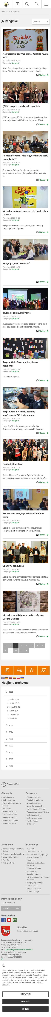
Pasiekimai (7, 808)
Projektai (6, 860)
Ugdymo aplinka (9, 800)
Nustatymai (26, 994)
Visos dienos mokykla (35, 806)
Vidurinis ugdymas (34, 803)
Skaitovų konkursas (13, 565)
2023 (11, 739)
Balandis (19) (15, 707)
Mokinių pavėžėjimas (34, 815)
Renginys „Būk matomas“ (16, 263)
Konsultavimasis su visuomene (34, 859)
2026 (11, 692)
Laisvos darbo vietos (34, 852)
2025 (11, 725)
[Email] (15, 920)
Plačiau (42, 75)
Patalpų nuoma (32, 821)
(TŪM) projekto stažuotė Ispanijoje (21, 106)
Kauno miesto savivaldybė (27, 931)
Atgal (5, 645)
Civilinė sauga (32, 886)
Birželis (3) (14, 699)
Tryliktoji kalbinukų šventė (17, 312)
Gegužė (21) (14, 703)
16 (16, 651)
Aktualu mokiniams (34, 874)
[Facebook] (3, 920)
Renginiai (15, 63)
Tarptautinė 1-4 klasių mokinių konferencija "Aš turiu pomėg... (19, 413)
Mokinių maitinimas (34, 818)
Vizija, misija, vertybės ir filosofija (12, 804)
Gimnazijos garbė (9, 823)
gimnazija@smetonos (14, 950)
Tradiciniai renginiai (10, 814)
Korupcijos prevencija (35, 883)
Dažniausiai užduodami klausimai (36, 864)
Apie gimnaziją (8, 797)
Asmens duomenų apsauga (37, 855)
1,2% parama (32, 871)
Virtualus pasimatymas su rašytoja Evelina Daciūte (25, 213)
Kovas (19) (14, 711)
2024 (11, 732)
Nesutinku (25, 1002)
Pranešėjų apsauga (34, 868)
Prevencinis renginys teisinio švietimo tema (23, 515)
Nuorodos (30, 849)
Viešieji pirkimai (8, 863)
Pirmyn (26, 650)
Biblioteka (30, 824)
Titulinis (4, 11)
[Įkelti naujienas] (17, 4)
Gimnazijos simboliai (10, 820)
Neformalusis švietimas (36, 809)
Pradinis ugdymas (34, 797)
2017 (11, 759)
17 (21, 651)
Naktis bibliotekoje (13, 464)
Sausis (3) (13, 718)
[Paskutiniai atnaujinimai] (27, 4)
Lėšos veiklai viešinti (10, 857)
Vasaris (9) (14, 715)
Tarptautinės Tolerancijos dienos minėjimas (20, 364)
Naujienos (15, 11)
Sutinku (25, 1009)
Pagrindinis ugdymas (35, 800)
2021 (11, 752)
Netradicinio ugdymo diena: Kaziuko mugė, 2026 (25, 56)
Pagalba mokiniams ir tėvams (38, 812)
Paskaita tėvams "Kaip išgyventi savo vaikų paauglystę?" (25, 157)
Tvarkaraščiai (13, 784)
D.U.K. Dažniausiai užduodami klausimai (38, 878)
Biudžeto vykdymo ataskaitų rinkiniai (13, 850)
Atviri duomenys (33, 892)
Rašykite (6, 909)
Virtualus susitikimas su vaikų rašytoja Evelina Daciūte (23, 617)
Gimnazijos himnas (10, 811)
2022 (11, 746)
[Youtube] (9, 920)
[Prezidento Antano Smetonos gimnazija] (6, 4)
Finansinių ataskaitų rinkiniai (13, 854)
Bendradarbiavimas (10, 817)
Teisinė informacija (34, 889)
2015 (11, 766)
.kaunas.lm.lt (28, 950)
